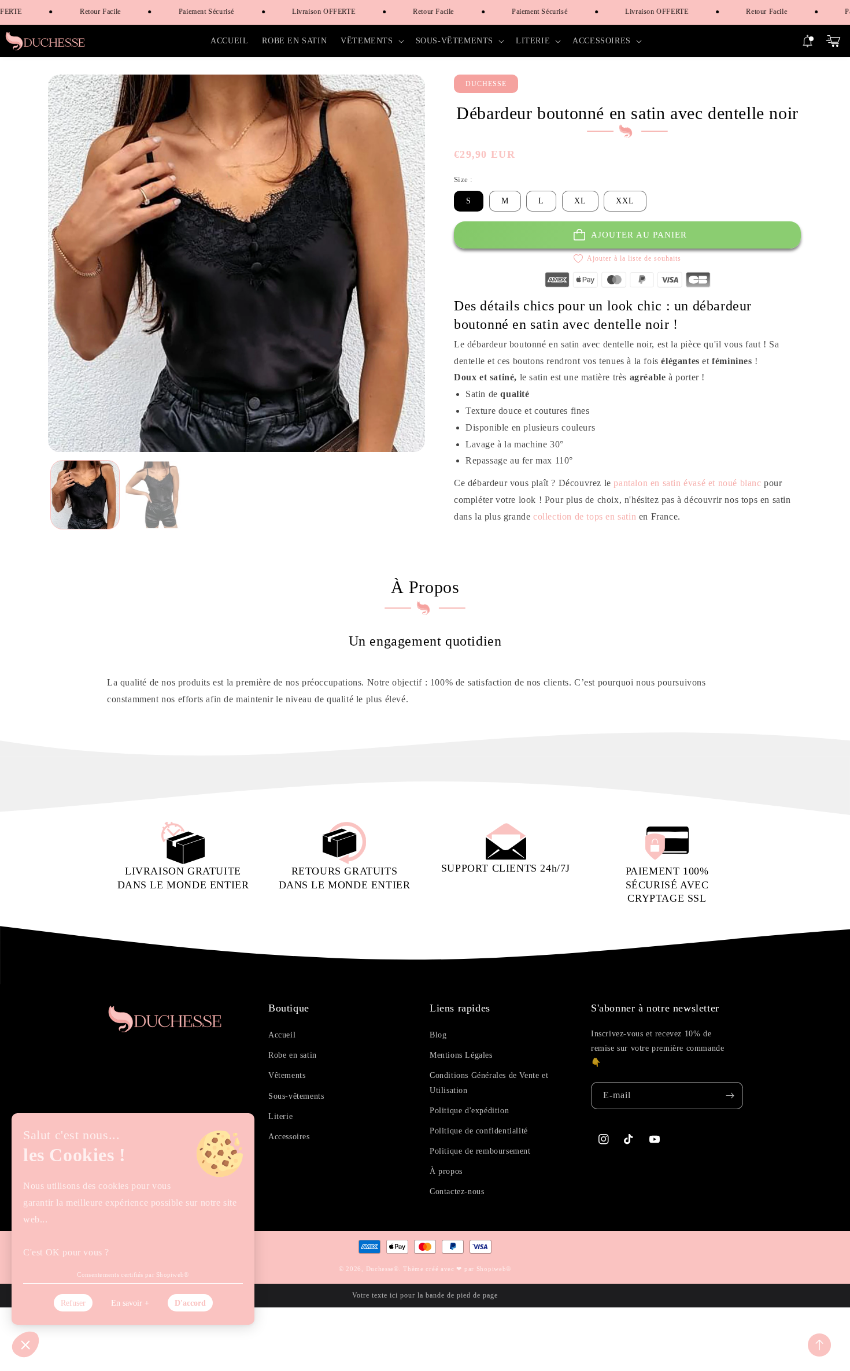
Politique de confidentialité (479, 1131)
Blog (438, 1035)
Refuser (73, 1303)
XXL (625, 201)
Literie (280, 1116)
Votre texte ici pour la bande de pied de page (425, 1295)
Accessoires (289, 1136)
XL (580, 201)
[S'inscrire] (729, 1095)
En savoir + (130, 1303)
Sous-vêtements (296, 1096)
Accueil (281, 1035)
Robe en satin (292, 1055)
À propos (446, 1171)
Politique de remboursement (480, 1151)
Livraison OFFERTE (309, 12)
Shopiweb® (493, 1268)
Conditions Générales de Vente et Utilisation (489, 1082)
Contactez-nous (457, 1191)
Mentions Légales (461, 1055)
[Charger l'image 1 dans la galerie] (85, 495)
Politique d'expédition (469, 1110)
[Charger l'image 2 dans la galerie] (159, 495)
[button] (371, 41)
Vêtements (286, 1075)
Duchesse (380, 1268)
